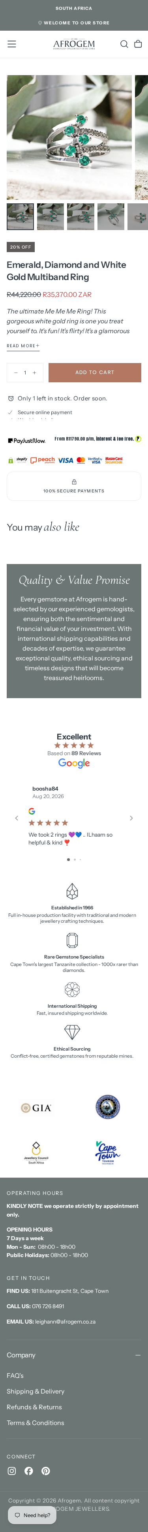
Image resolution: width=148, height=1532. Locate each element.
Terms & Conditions (35, 1423)
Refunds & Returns (34, 1407)
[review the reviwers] (31, 811)
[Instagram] (12, 1471)
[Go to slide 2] (75, 860)
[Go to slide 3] (80, 859)
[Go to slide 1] (68, 859)
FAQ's (15, 1375)
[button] (74, 8)
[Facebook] (29, 1471)
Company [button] (21, 1355)
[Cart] (138, 44)
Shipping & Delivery (35, 1391)
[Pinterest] (46, 1471)
